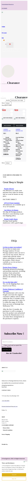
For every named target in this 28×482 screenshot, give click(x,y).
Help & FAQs (5, 419)
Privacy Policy (6, 427)
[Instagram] (7, 412)
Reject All (14, 478)
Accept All (14, 474)
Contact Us (4, 423)
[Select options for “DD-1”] (11, 114)
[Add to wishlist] (11, 111)
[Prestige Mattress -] (8, 16)
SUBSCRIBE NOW (6, 349)
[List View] (3, 108)
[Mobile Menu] (3, 55)
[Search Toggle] (3, 21)
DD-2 (17, 133)
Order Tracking (5, 421)
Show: (3, 103)
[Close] (25, 461)
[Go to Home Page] (2, 82)
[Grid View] (2, 108)
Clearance (5, 129)
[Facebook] (3, 412)
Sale (9, 130)
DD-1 (4, 133)
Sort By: (8, 100)
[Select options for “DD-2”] (23, 114)
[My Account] (3, 45)
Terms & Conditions (7, 430)
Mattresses (5, 130)
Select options (7, 125)
